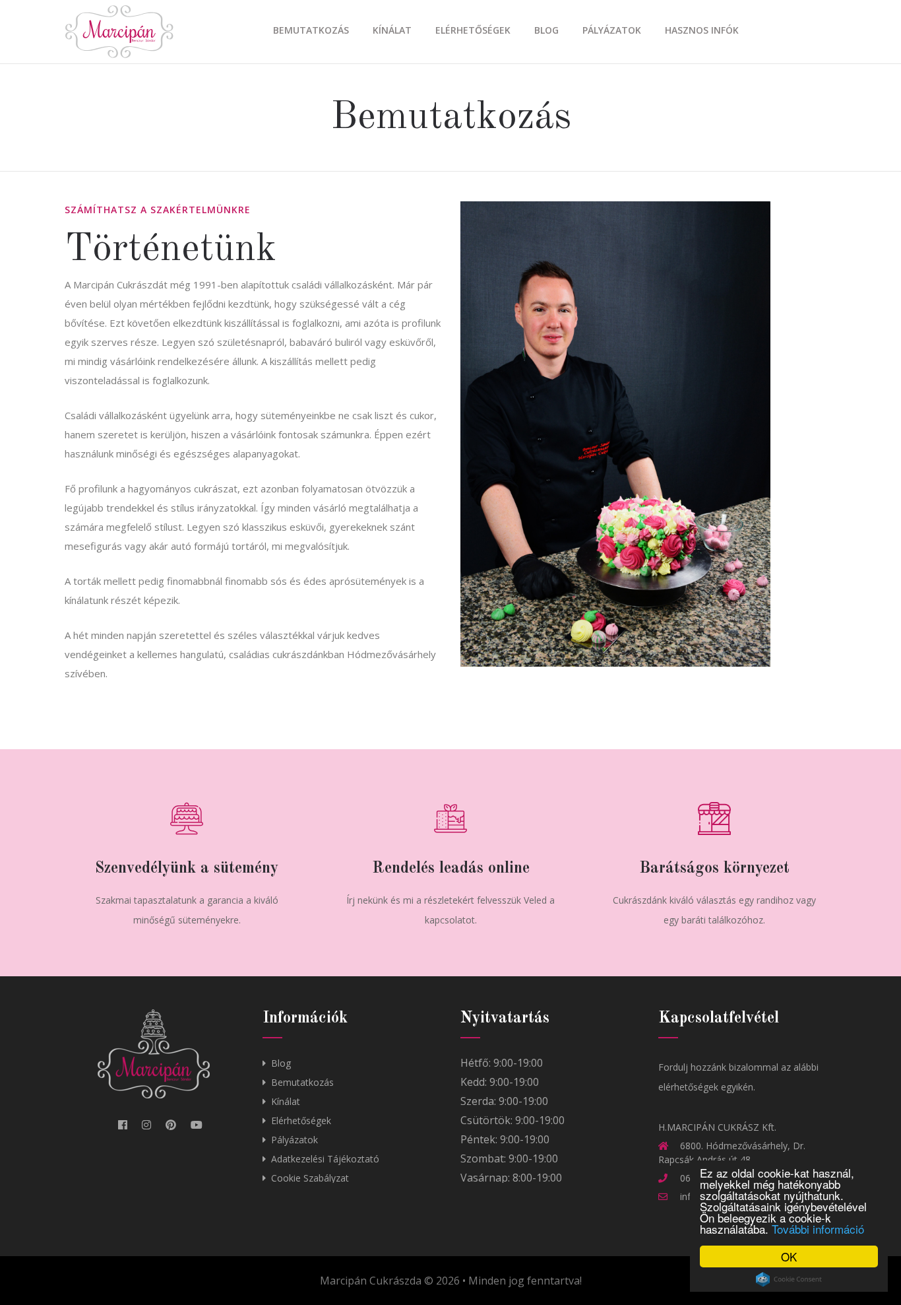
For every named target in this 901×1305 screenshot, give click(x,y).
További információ (818, 1229)
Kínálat (392, 30)
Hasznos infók (702, 30)
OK (789, 1256)
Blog (546, 30)
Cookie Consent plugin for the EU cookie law (789, 1279)
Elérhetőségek (473, 30)
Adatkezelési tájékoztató (325, 1159)
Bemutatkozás (311, 30)
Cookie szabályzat (310, 1178)
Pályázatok (611, 30)
